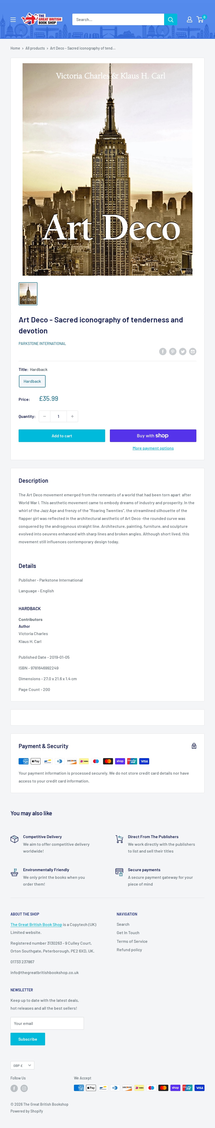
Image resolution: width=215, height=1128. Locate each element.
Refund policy (129, 949)
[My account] (189, 19)
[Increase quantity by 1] (72, 416)
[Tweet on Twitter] (182, 351)
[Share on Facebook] (162, 351)
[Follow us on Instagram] (24, 1088)
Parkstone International (42, 343)
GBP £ (18, 1065)
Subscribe (27, 1038)
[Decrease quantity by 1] (44, 416)
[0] (200, 19)
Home (15, 48)
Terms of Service (132, 941)
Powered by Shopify (26, 1111)
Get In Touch (128, 932)
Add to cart (62, 435)
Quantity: (27, 416)
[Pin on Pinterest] (172, 351)
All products (35, 48)
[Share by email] (192, 351)
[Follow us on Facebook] (14, 1088)
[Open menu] (13, 20)
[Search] (170, 19)
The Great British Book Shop (36, 924)
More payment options (153, 447)
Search (123, 924)
